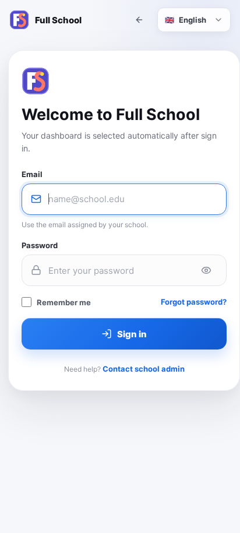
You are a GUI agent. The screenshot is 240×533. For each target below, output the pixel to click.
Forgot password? (194, 301)
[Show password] (206, 270)
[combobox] (194, 20)
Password (40, 245)
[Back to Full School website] (139, 20)
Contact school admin (144, 368)
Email (32, 174)
